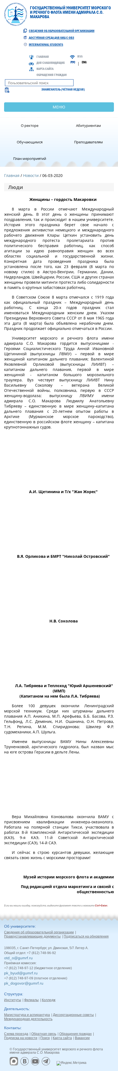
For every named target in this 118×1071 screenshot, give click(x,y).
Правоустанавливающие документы (32, 936)
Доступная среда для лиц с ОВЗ (51, 38)
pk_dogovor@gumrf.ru (23, 983)
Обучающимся (30, 142)
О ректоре (29, 125)
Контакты (12, 1028)
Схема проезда (16, 1034)
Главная (42, 57)
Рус (73, 62)
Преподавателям (88, 142)
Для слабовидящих (50, 63)
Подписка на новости (20, 1038)
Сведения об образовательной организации (61, 31)
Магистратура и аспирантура (27, 1015)
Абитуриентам (88, 125)
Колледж (48, 1000)
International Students (46, 45)
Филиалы (31, 1000)
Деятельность (16, 1009)
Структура (13, 994)
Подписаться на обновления (86, 936)
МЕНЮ (59, 107)
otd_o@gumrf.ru (18, 958)
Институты (12, 1000)
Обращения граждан (51, 75)
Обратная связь (43, 1034)
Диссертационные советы (73, 1015)
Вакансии (82, 1038)
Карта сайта (45, 69)
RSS (80, 56)
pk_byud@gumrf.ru (21, 973)
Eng (84, 62)
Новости (31, 175)
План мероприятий (29, 158)
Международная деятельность (28, 1019)
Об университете (19, 926)
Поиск (45, 1038)
